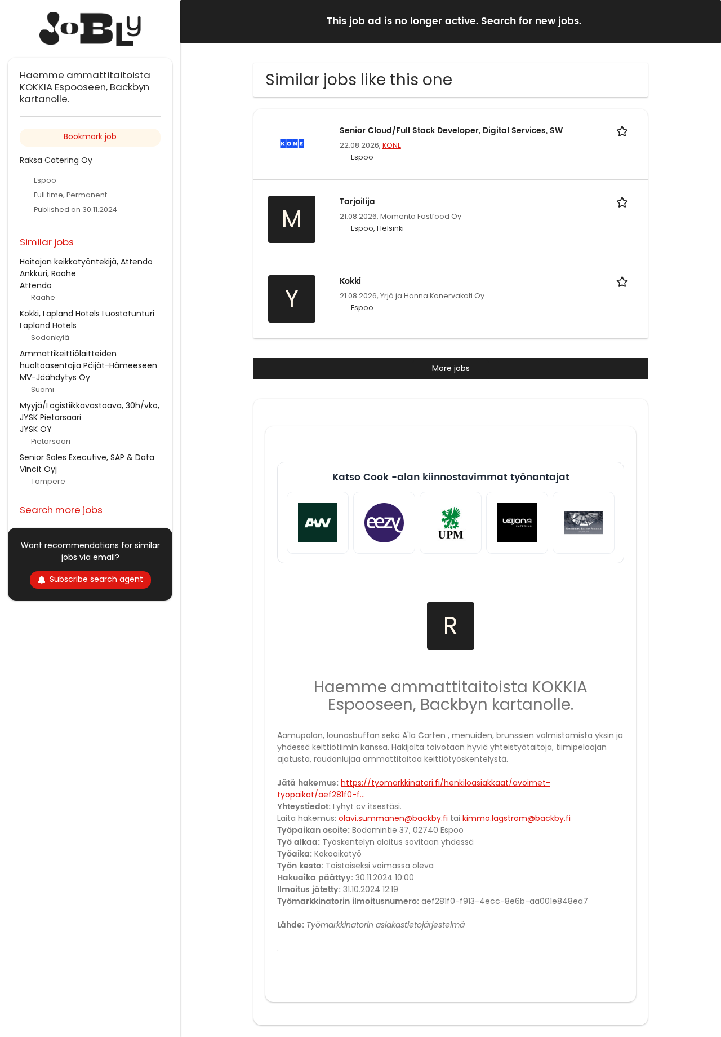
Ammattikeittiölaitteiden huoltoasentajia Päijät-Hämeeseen (88, 359)
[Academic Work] (318, 523)
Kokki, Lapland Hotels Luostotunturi (87, 313)
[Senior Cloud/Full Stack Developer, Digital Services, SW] (292, 143)
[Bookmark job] (624, 130)
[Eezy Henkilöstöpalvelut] (384, 523)
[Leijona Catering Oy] (517, 523)
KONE (391, 145)
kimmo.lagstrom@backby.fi (516, 818)
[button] (703, 21)
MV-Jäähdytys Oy (55, 377)
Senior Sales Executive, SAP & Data (87, 457)
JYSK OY (36, 429)
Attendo (36, 285)
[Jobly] (90, 29)
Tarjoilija (357, 201)
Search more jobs (61, 509)
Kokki (350, 281)
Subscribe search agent (96, 579)
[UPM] (451, 523)
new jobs (557, 21)
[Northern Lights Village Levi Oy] (584, 523)
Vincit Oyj (38, 469)
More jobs (451, 368)
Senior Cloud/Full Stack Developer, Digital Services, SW (451, 130)
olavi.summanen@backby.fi (393, 818)
